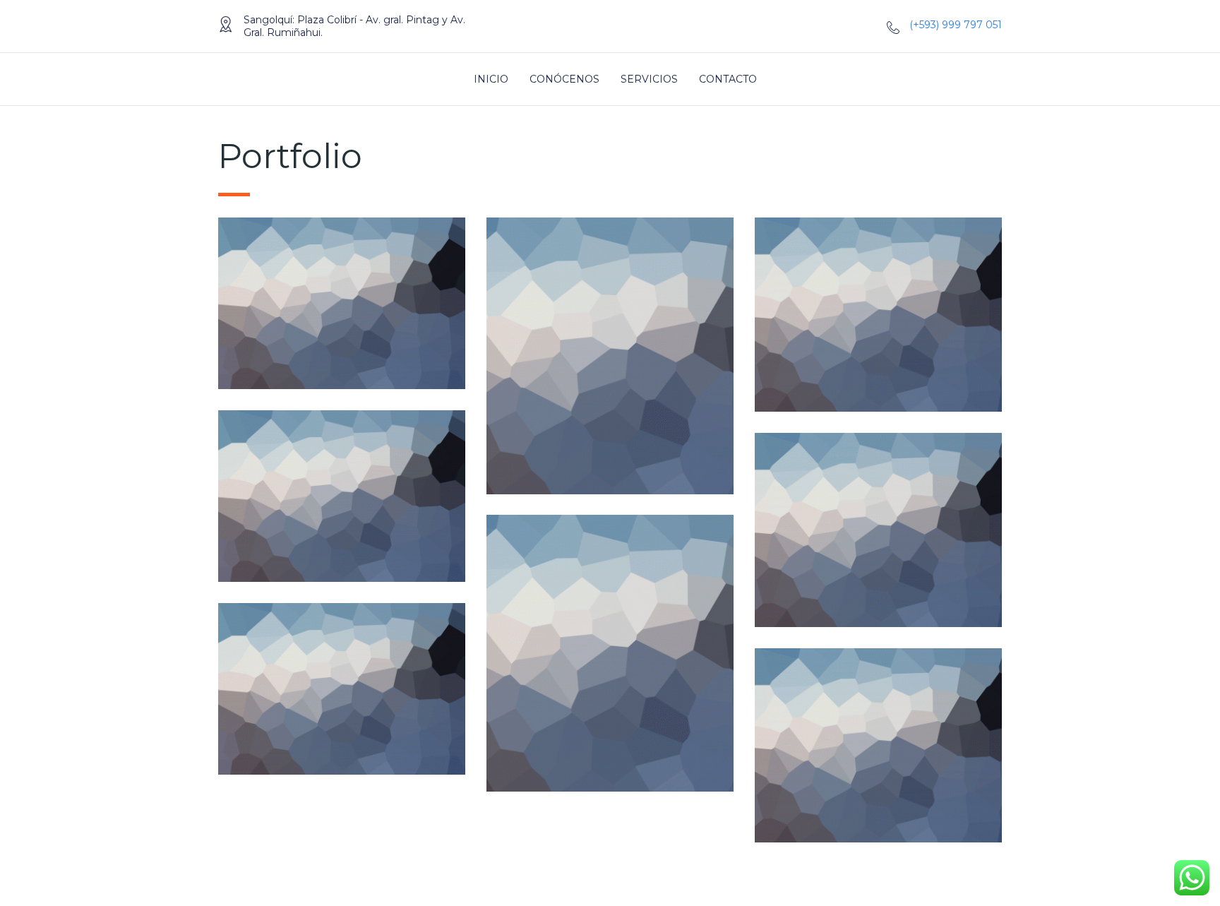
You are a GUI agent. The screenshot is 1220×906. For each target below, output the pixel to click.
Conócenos (564, 79)
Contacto (728, 79)
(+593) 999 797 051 (955, 24)
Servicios (649, 79)
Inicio (491, 79)
